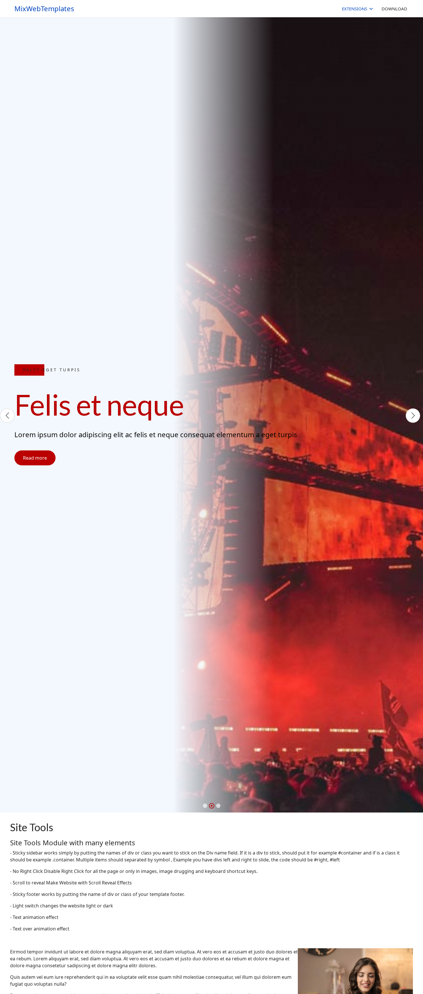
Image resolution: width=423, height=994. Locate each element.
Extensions (354, 9)
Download (394, 9)
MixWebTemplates (44, 8)
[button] (205, 806)
